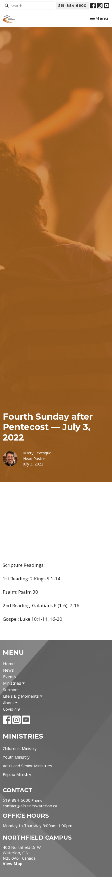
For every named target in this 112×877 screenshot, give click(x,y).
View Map (13, 863)
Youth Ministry (16, 757)
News (8, 670)
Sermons (11, 689)
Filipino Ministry (17, 774)
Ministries (12, 683)
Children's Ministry (20, 748)
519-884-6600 (72, 5)
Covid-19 (11, 709)
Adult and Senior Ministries (27, 765)
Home (9, 663)
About (9, 702)
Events (9, 676)
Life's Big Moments (21, 696)
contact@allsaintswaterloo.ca (30, 805)
